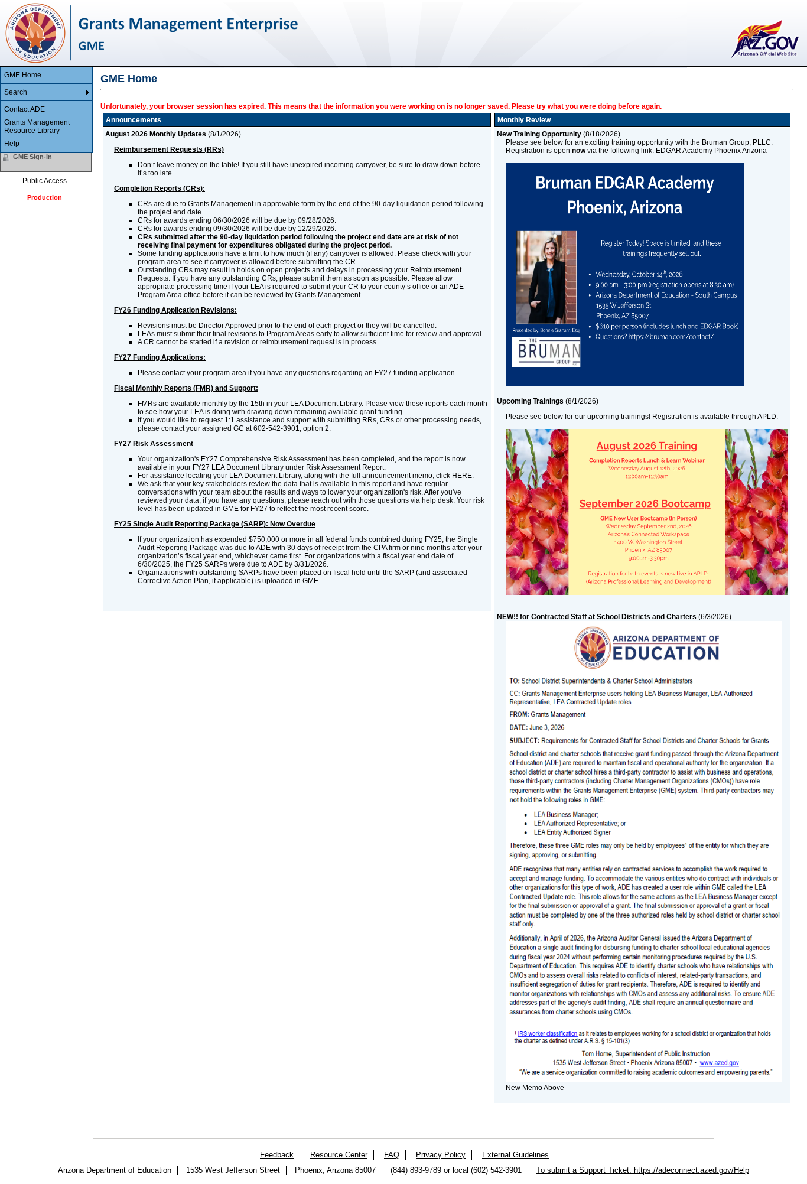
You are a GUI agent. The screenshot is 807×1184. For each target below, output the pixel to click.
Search (15, 92)
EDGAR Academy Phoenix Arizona (711, 151)
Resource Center (338, 1154)
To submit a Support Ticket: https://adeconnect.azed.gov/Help (642, 1170)
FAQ (391, 1154)
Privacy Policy (441, 1154)
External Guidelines (515, 1154)
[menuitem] (47, 75)
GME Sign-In (32, 156)
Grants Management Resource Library (37, 126)
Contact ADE (24, 109)
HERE (462, 475)
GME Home (22, 75)
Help (11, 143)
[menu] (46, 110)
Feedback (277, 1154)
